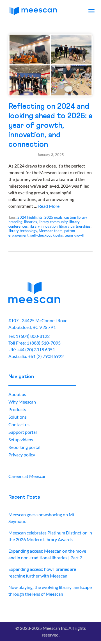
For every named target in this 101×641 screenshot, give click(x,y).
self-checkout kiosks (46, 235)
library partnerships (75, 226)
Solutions (17, 417)
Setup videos (20, 439)
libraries (30, 222)
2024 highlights (30, 217)
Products (17, 409)
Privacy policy (21, 454)
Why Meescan (22, 401)
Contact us (18, 424)
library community (53, 222)
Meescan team (51, 230)
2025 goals (53, 217)
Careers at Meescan (27, 476)
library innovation (43, 226)
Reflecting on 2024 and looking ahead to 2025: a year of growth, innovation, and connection (50, 126)
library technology (22, 230)
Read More (48, 206)
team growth (75, 235)
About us (17, 394)
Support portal (22, 432)
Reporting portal (24, 447)
